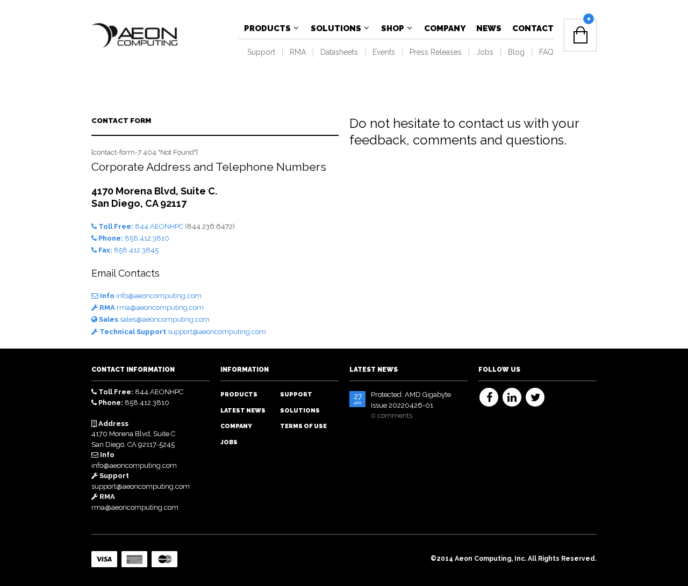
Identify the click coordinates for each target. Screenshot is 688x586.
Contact (533, 28)
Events (383, 52)
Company (444, 28)
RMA (298, 52)
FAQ (546, 52)
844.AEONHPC (140, 226)
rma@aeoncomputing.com (151, 307)
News (488, 28)
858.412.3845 (128, 250)
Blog (516, 52)
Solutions (336, 28)
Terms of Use (303, 426)
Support (261, 52)
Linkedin (511, 397)
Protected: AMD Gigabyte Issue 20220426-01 (411, 399)
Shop (392, 28)
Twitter (535, 397)
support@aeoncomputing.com (182, 332)
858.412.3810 (133, 238)
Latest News (243, 410)
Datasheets (339, 52)
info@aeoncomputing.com (150, 296)
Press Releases (436, 52)
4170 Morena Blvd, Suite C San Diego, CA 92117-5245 (133, 433)
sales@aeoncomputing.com (153, 319)
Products (267, 28)
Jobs (484, 52)
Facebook (488, 397)
